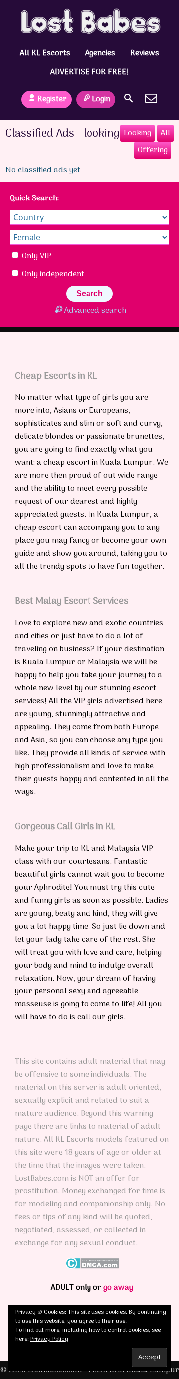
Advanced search (95, 310)
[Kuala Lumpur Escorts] (90, 21)
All (165, 133)
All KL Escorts (45, 53)
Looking (137, 133)
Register (52, 99)
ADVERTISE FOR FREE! (89, 72)
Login (101, 99)
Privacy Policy (49, 1339)
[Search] (129, 98)
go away (118, 1287)
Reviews (144, 53)
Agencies (100, 53)
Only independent (52, 274)
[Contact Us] (151, 98)
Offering (153, 150)
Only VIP (35, 256)
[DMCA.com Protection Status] (92, 1266)
